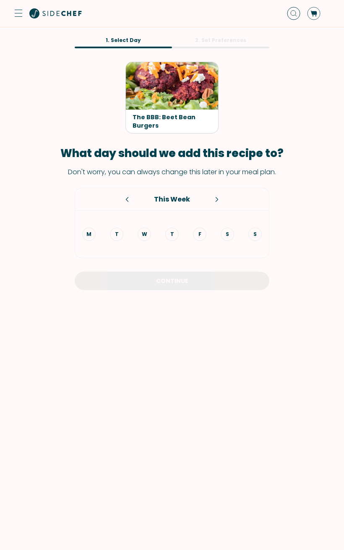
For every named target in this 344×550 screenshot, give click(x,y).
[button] (18, 13)
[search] (293, 13)
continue (172, 281)
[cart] (314, 13)
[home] (55, 13)
